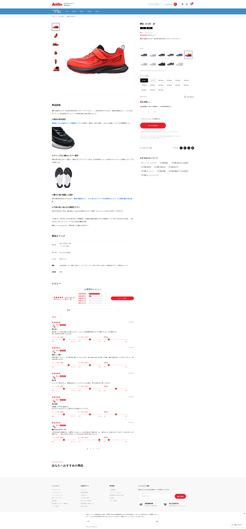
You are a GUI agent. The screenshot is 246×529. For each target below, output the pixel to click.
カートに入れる (153, 125)
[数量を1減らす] (142, 112)
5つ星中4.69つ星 (69, 297)
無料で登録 (180, 496)
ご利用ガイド (84, 495)
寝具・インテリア (56, 498)
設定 (157, 521)
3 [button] (93, 448)
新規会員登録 (84, 492)
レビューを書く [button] (122, 298)
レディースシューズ (57, 495)
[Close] (244, 513)
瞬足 (141, 32)
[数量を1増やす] (154, 112)
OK (88, 521)
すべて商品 (61, 16)
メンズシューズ (56, 492)
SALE (97, 11)
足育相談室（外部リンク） (88, 503)
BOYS (82, 11)
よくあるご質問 (85, 498)
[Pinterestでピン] (185, 148)
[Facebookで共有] (181, 148)
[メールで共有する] (192, 148)
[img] (56, 322)
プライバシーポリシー (92, 526)
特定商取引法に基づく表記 (117, 495)
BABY (74, 11)
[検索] (175, 4)
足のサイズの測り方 (86, 500)
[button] (144, 35)
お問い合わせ (84, 506)
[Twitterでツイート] (188, 148)
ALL (67, 11)
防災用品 (54, 500)
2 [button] (90, 448)
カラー (142, 48)
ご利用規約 (113, 489)
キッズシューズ (56, 489)
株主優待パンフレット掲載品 (59, 503)
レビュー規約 (113, 500)
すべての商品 (55, 506)
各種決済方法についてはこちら (177, 505)
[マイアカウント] (182, 4)
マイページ (84, 489)
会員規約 (112, 498)
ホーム (53, 16)
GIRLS (90, 11)
